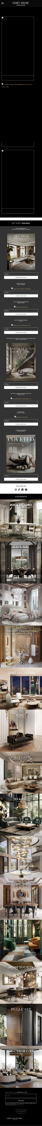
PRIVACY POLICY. (20, 1104)
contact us (21, 1113)
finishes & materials (21, 1110)
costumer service (21, 1111)
